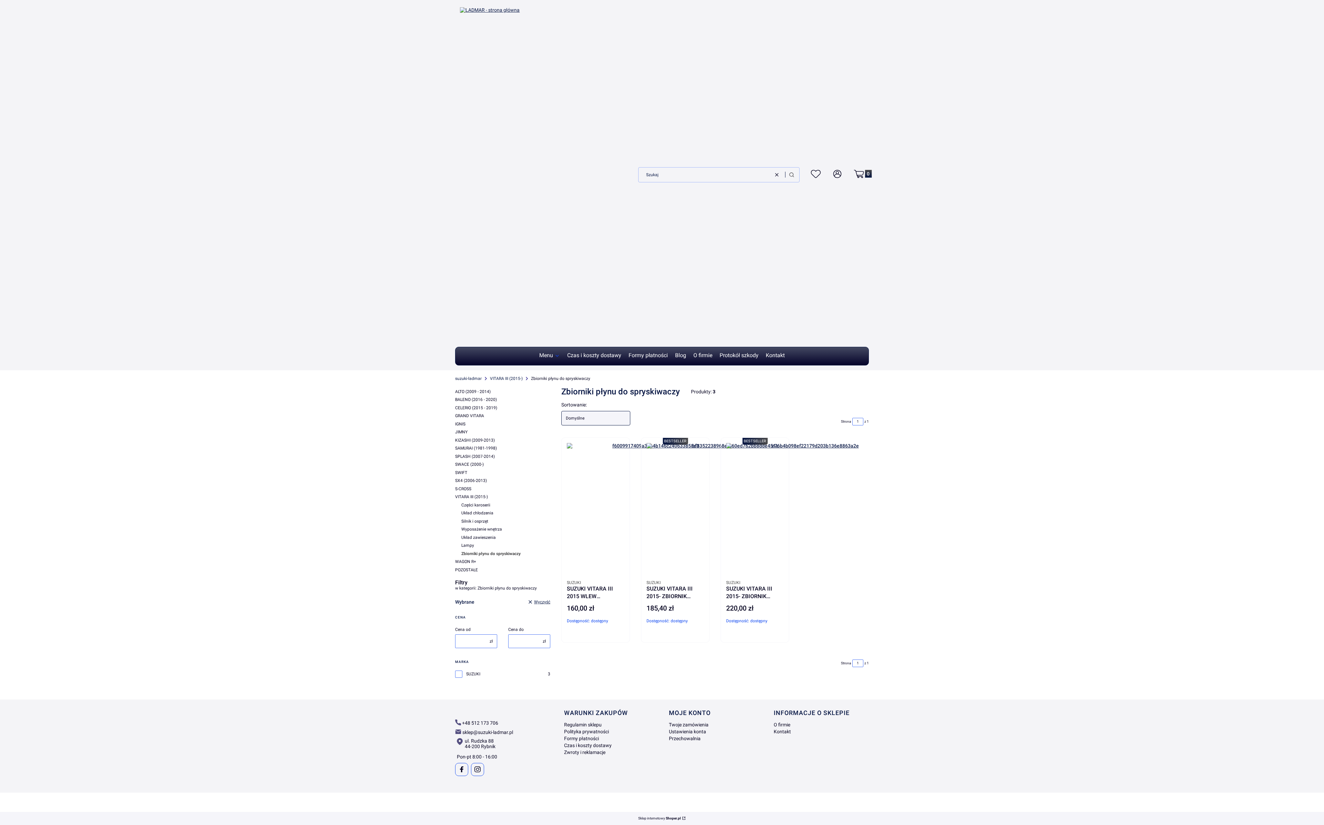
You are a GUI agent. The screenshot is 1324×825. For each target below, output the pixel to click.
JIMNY (461, 432)
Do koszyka (613, 644)
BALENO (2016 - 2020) (476, 399)
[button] (791, 175)
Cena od (463, 629)
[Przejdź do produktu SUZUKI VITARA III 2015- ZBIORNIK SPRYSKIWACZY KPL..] (812, 510)
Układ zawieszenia (478, 537)
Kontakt (782, 731)
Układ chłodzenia (477, 513)
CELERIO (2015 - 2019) (476, 407)
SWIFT (461, 472)
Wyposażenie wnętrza (481, 529)
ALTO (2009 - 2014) (473, 391)
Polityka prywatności (586, 731)
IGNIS (460, 424)
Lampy (467, 545)
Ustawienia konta (687, 731)
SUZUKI (473, 674)
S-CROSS (463, 488)
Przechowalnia (685, 738)
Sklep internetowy (659, 818)
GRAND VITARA (469, 415)
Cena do (516, 629)
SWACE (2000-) (469, 464)
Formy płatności (581, 738)
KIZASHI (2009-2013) (475, 440)
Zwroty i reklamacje (584, 752)
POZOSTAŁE (466, 569)
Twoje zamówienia (689, 724)
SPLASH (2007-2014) (475, 456)
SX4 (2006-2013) (471, 480)
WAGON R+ (465, 561)
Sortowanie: (574, 405)
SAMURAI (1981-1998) (476, 448)
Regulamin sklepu (583, 724)
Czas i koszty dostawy (588, 745)
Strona (846, 421)
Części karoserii (475, 505)
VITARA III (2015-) (506, 378)
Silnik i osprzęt (474, 521)
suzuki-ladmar (468, 378)
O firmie (782, 724)
